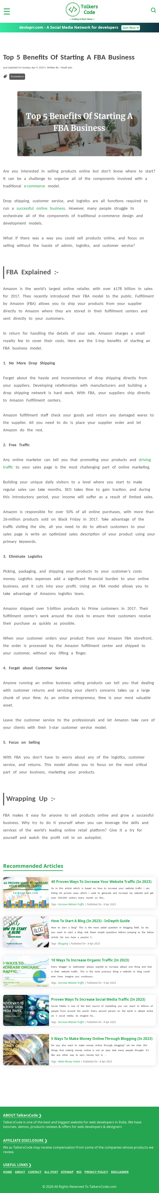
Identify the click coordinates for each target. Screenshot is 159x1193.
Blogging (63, 943)
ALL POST (51, 1172)
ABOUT (20, 1172)
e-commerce (34, 186)
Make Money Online (69, 1061)
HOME (7, 1172)
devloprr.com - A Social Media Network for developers (79, 27)
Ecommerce (17, 76)
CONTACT (34, 1172)
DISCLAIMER (120, 1172)
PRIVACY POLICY (96, 1172)
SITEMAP (67, 1172)
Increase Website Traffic (71, 904)
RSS (79, 1172)
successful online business (41, 209)
